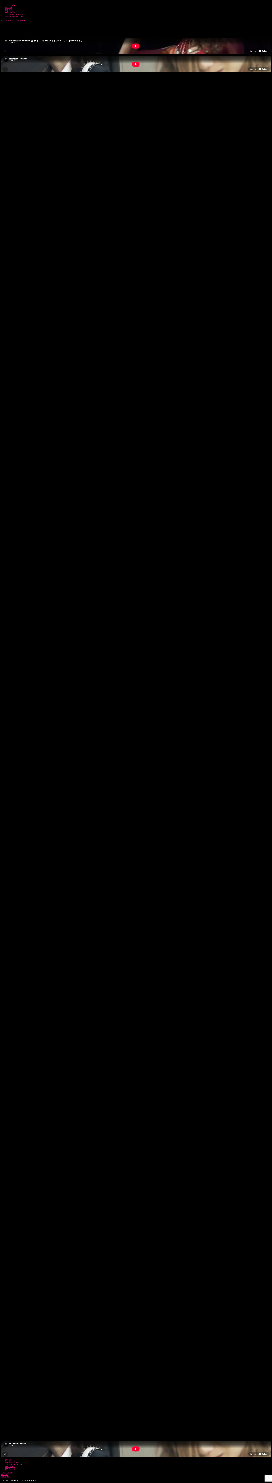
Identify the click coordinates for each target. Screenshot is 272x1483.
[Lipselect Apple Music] (136, 889)
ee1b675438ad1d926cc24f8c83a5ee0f (13, 20)
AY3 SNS (4, 1475)
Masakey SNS (6, 1477)
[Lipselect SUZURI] (136, 1435)
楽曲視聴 (8, 10)
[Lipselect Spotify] (136, 1162)
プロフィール (10, 5)
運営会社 (8, 1460)
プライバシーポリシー (13, 1464)
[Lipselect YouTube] (136, 344)
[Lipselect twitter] (136, 617)
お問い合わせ (10, 12)
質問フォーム (10, 1469)
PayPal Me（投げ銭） (17, 14)
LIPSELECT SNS (7, 1473)
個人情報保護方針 (12, 1462)
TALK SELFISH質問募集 (14, 17)
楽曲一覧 (8, 8)
